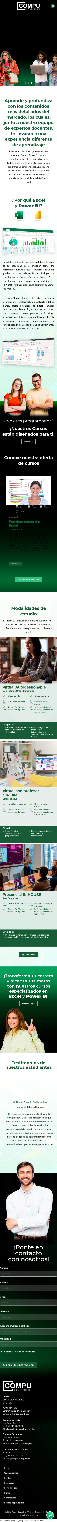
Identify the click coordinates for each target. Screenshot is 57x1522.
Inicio (6, 1468)
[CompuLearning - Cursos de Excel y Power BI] (28, 6)
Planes (7, 1492)
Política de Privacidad (24, 1351)
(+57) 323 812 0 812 (14, 1440)
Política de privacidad (14, 1502)
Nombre (4, 1268)
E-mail (3, 1297)
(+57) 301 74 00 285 (14, 1455)
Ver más (15, 563)
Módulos (8, 1478)
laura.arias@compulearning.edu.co (20, 1443)
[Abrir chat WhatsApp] (50, 1515)
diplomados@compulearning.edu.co (21, 1429)
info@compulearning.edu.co (18, 1458)
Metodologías (10, 1487)
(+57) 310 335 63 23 (14, 1426)
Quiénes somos (11, 1472)
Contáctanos (10, 1497)
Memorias (9, 1483)
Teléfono (4, 1311)
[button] (3, 6)
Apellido (4, 1282)
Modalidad (5, 1339)
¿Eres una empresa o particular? (15, 1326)
